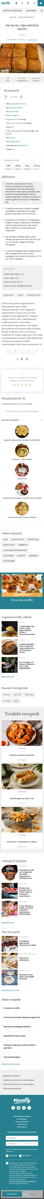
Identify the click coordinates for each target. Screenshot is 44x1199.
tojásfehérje (15, 141)
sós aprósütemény (26, 17)
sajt (13, 149)
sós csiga (6, 701)
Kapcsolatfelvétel (22, 1122)
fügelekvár (22, 545)
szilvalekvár (24, 937)
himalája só (14, 115)
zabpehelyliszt (17, 107)
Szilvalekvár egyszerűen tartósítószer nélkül (27, 943)
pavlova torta (18, 539)
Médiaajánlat (22, 1127)
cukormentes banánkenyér (15, 550)
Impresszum (22, 1124)
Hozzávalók (12, 1194)
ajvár (5, 539)
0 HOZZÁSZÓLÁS (32, 40)
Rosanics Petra (22, 847)
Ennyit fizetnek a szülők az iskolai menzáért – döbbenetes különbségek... (26, 910)
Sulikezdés (23, 866)
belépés (21, 404)
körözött (21, 555)
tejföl (13, 137)
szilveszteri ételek (33, 295)
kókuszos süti (24, 971)
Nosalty (22, 803)
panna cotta (8, 545)
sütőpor (13, 119)
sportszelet (31, 10)
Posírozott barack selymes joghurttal (22, 1017)
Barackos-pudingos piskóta (17, 1026)
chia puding (8, 555)
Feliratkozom (30, 1144)
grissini (16, 701)
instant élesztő (15, 123)
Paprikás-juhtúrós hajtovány (22, 755)
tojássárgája (15, 131)
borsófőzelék (9, 561)
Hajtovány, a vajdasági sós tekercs (22, 842)
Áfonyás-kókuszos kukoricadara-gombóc (20, 1046)
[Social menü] (22, 3)
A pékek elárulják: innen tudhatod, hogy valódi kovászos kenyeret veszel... (27, 648)
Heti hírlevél (26, 1155)
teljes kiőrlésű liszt (18, 104)
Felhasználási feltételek (22, 1116)
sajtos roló (17, 695)
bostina (22, 35)
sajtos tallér (29, 695)
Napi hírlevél (13, 1155)
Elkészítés (32, 1194)
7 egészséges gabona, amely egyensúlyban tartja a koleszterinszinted (27, 630)
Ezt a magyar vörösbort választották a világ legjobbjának (27, 665)
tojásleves (33, 555)
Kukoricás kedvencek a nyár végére (18, 1084)
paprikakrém (22, 145)
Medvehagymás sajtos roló (22, 798)
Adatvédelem (22, 1119)
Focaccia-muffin (12, 1008)
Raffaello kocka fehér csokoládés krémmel (26, 977)
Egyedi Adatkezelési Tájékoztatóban (21, 1181)
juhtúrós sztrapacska (12, 10)
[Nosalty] (5, 3)
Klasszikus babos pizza (15, 1035)
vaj (12, 127)
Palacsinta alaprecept (24, 959)
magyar (20, 295)
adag (15, 97)
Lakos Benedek (22, 760)
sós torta (6, 695)
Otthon (22, 658)
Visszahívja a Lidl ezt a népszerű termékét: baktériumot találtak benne (26, 874)
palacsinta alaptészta (27, 954)
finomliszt (15, 111)
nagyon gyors (8, 295)
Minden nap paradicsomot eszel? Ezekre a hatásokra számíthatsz (25, 892)
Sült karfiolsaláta (12, 1057)
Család (22, 622)
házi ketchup (33, 539)
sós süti (13, 17)
